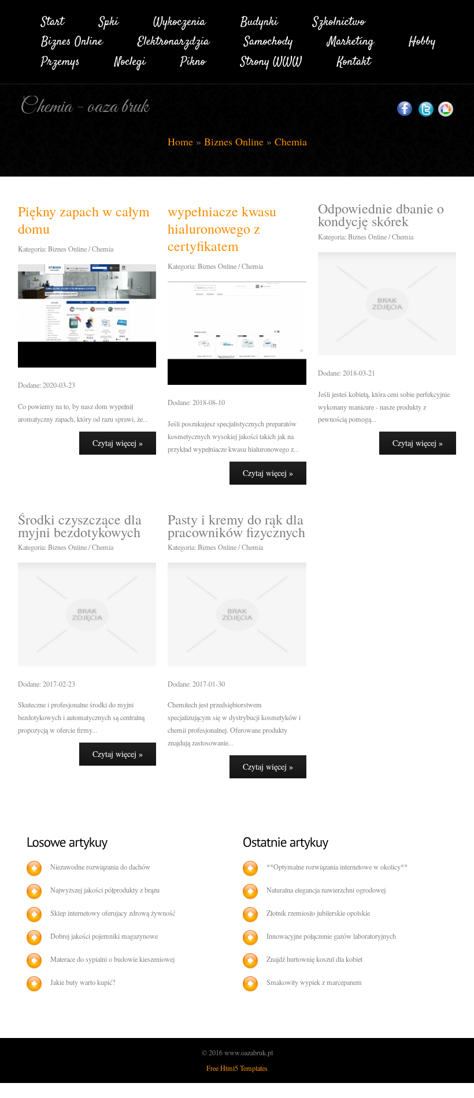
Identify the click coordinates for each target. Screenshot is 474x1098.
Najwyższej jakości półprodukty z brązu (105, 889)
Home (180, 141)
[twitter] (426, 109)
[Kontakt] (353, 60)
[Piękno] (193, 60)
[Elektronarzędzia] (173, 40)
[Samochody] (268, 40)
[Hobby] (422, 40)
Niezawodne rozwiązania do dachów (100, 866)
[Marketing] (351, 40)
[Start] (52, 20)
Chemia (291, 141)
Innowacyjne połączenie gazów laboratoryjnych (331, 935)
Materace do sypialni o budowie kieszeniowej (112, 959)
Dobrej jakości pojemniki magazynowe (104, 935)
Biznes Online (234, 141)
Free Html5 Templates (237, 1068)
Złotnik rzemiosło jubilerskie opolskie (318, 912)
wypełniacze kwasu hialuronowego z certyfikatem (222, 228)
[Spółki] (108, 20)
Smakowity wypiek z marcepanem (314, 982)
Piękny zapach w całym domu (84, 220)
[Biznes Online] (72, 40)
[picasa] (445, 109)
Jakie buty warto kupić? (82, 982)
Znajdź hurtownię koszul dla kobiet (314, 959)
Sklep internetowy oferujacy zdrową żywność (112, 912)
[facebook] (404, 109)
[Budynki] (259, 20)
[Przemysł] (60, 60)
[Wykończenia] (179, 20)
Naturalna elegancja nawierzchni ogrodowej (326, 889)
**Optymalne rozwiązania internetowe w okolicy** (337, 866)
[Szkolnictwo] (339, 20)
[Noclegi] (130, 60)
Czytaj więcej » (117, 442)
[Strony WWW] (271, 60)
